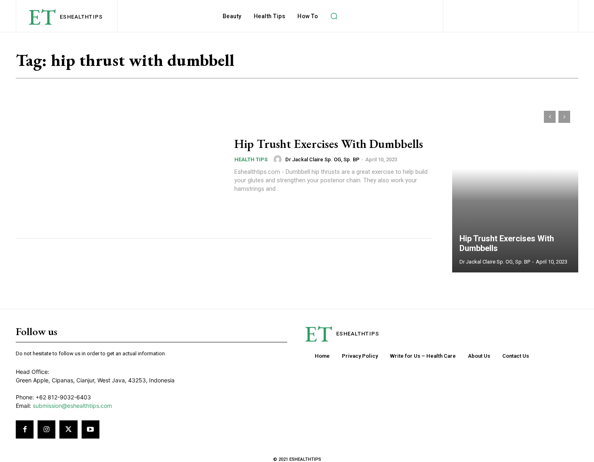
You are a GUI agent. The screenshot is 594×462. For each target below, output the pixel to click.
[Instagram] (46, 429)
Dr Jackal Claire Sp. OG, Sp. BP (322, 159)
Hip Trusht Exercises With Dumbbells (328, 144)
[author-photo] (279, 159)
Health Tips (251, 159)
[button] (333, 16)
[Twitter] (68, 429)
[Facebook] (25, 429)
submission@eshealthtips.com (72, 405)
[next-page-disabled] (564, 117)
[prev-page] (550, 117)
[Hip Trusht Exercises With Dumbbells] (120, 165)
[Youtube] (90, 429)
